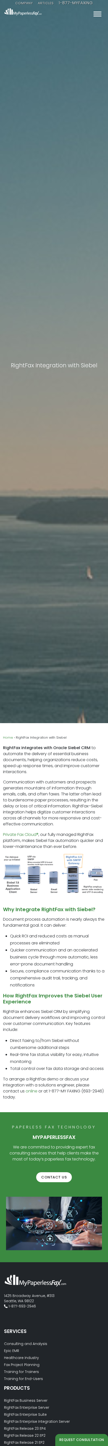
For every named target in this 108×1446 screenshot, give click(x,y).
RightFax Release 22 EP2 (24, 1435)
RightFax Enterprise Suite (25, 1414)
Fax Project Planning (21, 1364)
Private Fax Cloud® (20, 834)
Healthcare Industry (21, 1357)
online (31, 1091)
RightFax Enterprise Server (26, 1407)
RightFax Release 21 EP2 (24, 1442)
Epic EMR (11, 1350)
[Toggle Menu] (97, 14)
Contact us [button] (54, 1177)
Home (8, 737)
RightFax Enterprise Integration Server (37, 1421)
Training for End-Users (23, 1378)
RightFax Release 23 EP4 (25, 1428)
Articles (46, 3)
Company (24, 3)
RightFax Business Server (25, 1400)
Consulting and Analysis (25, 1343)
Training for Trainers (21, 1371)
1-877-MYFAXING (76, 3)
